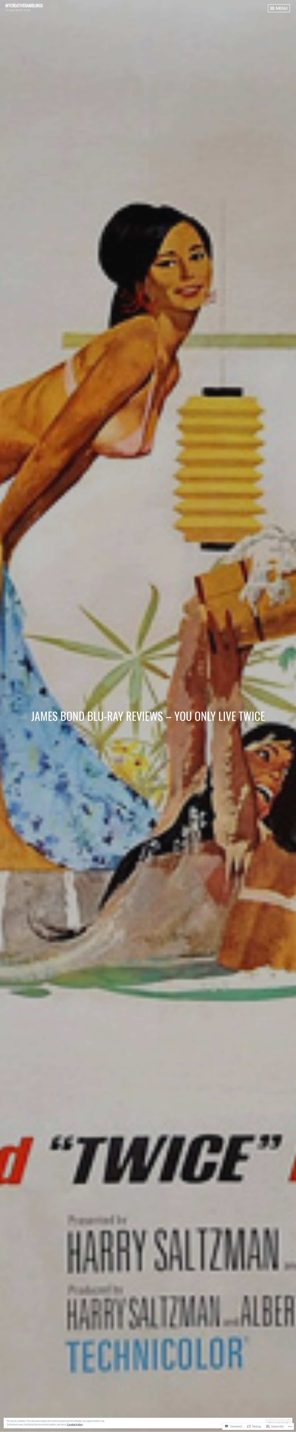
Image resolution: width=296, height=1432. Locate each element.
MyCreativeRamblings (24, 5)
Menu (281, 8)
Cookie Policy (75, 1424)
